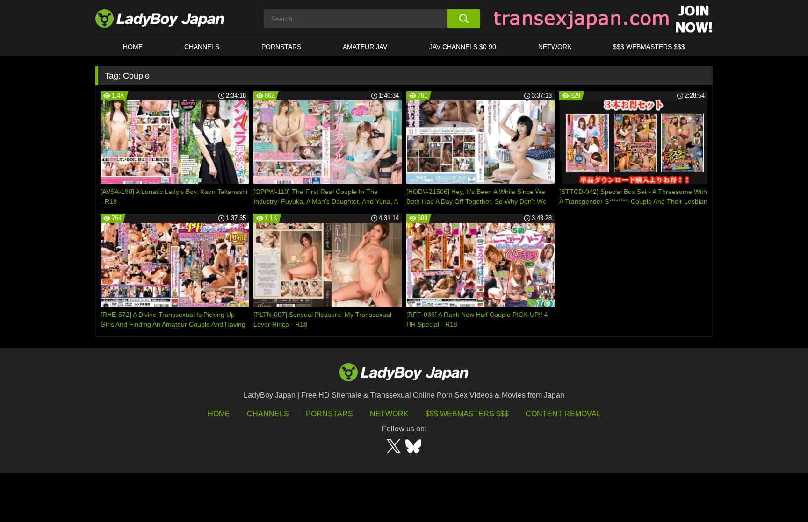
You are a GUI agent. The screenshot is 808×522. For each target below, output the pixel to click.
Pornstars (281, 46)
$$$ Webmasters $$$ (467, 414)
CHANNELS (201, 46)
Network (554, 46)
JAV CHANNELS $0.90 (462, 46)
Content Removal (563, 414)
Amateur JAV (365, 46)
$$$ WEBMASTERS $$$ (649, 46)
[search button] (463, 18)
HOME (133, 46)
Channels (268, 414)
